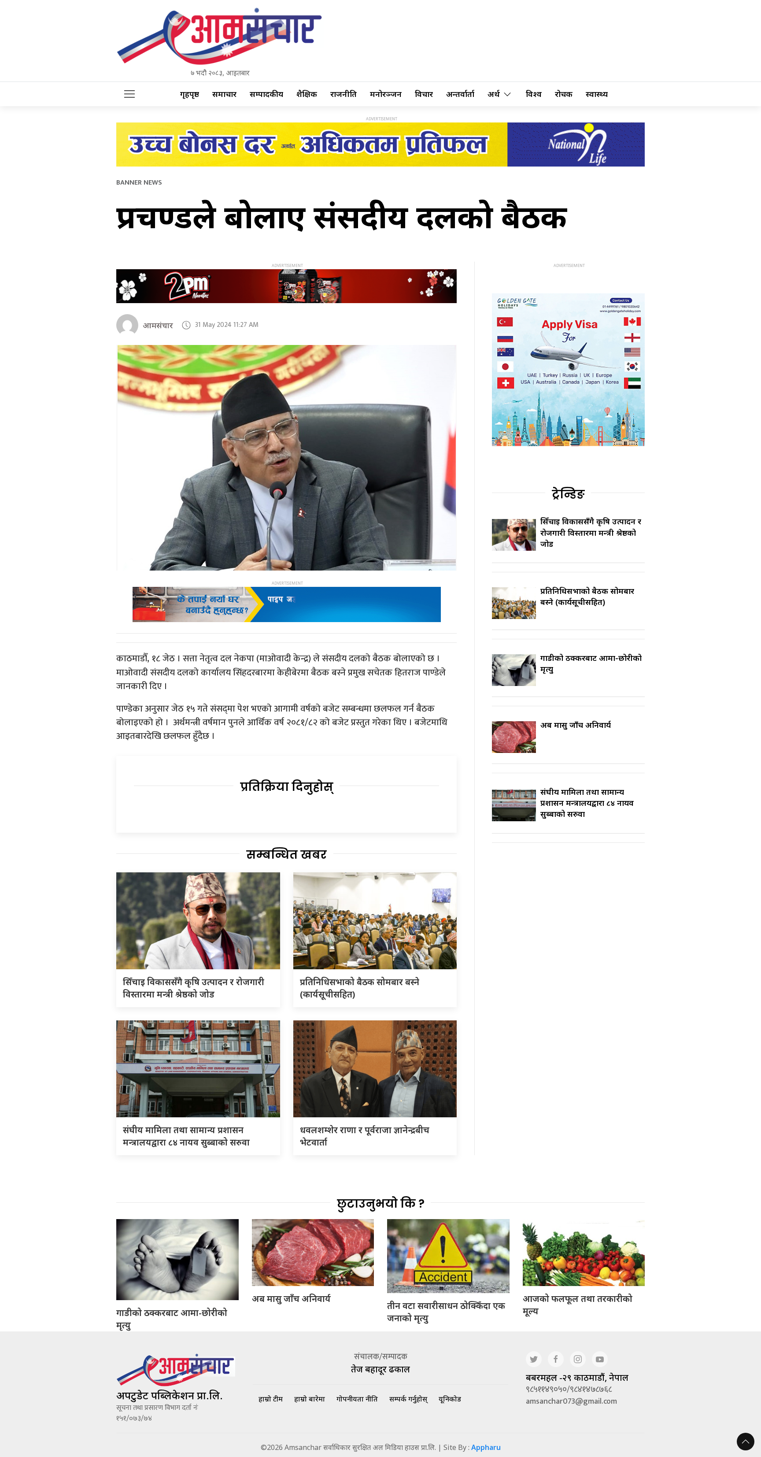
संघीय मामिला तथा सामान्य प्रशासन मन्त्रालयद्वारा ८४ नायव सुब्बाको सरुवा (186, 1136)
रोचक (564, 94)
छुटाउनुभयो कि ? (381, 1204)
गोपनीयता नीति (357, 1398)
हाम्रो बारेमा (309, 1398)
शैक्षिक (306, 94)
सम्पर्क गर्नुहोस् (408, 1398)
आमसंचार (158, 325)
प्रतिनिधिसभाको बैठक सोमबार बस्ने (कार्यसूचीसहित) (587, 596)
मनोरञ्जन (386, 94)
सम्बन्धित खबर (286, 855)
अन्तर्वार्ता (460, 94)
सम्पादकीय (266, 94)
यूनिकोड (450, 1398)
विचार (424, 94)
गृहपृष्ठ (189, 94)
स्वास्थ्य (597, 94)
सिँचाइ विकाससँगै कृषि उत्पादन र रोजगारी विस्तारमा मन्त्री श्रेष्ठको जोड (193, 988)
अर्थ (494, 94)
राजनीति (343, 94)
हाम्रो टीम (271, 1398)
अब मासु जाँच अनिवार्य (575, 724)
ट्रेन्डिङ (568, 494)
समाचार (224, 94)
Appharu (486, 1447)
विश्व (534, 94)
